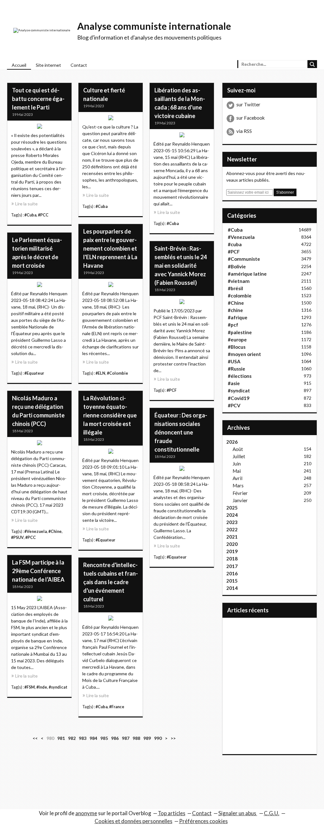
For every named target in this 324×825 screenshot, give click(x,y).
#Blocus (237, 347)
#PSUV (17, 537)
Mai (237, 471)
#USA (234, 361)
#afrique (237, 317)
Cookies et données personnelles (133, 821)
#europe (237, 339)
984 (93, 738)
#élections (240, 376)
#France (116, 706)
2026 (232, 442)
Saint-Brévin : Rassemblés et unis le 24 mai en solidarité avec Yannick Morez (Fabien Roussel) (180, 265)
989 (147, 738)
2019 (232, 551)
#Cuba (30, 215)
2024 (232, 515)
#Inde (41, 687)
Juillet (239, 456)
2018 (232, 558)
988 (136, 738)
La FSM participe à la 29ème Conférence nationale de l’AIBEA (38, 571)
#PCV (234, 405)
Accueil (19, 65)
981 (61, 738)
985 (104, 738)
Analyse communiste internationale (154, 26)
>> (173, 738)
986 (115, 738)
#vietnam (239, 281)
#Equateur (34, 373)
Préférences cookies (203, 821)
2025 (232, 507)
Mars (238, 485)
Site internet (48, 65)
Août (238, 449)
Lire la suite (26, 203)
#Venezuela (35, 531)
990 (158, 738)
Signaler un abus (237, 813)
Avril (237, 478)
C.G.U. (271, 813)
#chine (235, 310)
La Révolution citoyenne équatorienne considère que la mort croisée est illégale (110, 415)
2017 (232, 566)
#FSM (29, 687)
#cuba (235, 244)
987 (125, 738)
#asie (234, 383)
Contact (79, 65)
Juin (237, 463)
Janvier (240, 500)
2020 (232, 544)
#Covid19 (238, 398)
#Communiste (244, 259)
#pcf (233, 325)
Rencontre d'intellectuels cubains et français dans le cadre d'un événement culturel (110, 582)
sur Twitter (248, 104)
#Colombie (117, 373)
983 (82, 738)
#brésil (235, 288)
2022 (232, 529)
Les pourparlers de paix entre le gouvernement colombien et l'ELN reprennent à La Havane (110, 248)
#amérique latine (247, 274)
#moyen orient (244, 354)
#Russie (236, 369)
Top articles (171, 813)
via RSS (244, 131)
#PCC (43, 215)
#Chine (55, 531)
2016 (232, 573)
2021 (232, 537)
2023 (232, 522)
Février (240, 493)
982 (72, 738)
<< (35, 738)
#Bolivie (237, 266)
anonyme (86, 813)
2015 (232, 581)
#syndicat (58, 687)
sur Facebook (250, 118)
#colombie (240, 295)
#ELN (100, 373)
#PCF (172, 390)
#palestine (240, 332)
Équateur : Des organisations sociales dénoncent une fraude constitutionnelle (180, 432)
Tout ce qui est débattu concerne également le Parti (38, 99)
